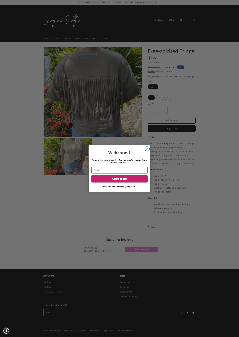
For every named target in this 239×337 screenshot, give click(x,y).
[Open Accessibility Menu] (6, 330)
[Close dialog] (147, 148)
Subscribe (119, 179)
